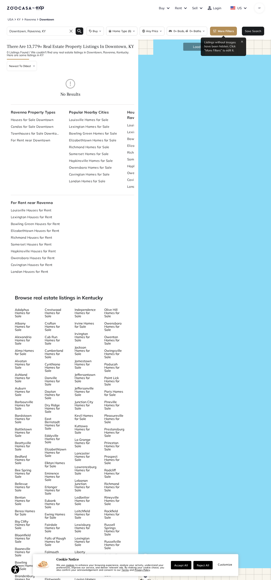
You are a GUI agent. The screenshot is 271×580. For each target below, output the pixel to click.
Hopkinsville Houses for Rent (33, 251)
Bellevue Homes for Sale (22, 487)
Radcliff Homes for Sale (112, 473)
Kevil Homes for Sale (84, 417)
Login (217, 8)
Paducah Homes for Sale (112, 367)
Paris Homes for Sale (113, 393)
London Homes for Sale (87, 181)
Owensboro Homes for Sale (90, 167)
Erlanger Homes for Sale (52, 490)
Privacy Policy (142, 570)
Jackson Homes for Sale (82, 350)
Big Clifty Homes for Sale (22, 524)
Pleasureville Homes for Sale (113, 419)
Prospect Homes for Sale (112, 459)
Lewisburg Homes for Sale (82, 528)
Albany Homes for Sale (22, 326)
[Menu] (259, 8)
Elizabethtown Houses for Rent (35, 231)
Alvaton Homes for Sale (22, 364)
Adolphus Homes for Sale (22, 313)
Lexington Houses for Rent (31, 217)
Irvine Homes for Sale (84, 325)
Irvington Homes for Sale (82, 337)
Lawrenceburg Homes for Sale (85, 470)
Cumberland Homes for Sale (54, 354)
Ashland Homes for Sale (22, 378)
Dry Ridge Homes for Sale (52, 408)
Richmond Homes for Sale (89, 147)
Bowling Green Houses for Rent (35, 224)
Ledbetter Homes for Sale (82, 500)
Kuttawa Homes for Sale (82, 429)
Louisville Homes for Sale (89, 120)
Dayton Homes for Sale (52, 394)
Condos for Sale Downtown (32, 127)
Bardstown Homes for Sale (23, 419)
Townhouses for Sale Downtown (36, 133)
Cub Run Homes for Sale (52, 340)
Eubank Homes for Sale (52, 504)
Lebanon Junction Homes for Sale (82, 485)
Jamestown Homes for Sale (83, 364)
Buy (162, 8)
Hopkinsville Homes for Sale (91, 161)
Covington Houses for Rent (32, 265)
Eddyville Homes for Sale (52, 439)
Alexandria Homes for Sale (23, 340)
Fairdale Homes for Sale (52, 528)
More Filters (226, 31)
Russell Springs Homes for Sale (112, 529)
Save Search (253, 31)
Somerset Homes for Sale (89, 154)
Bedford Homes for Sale (22, 459)
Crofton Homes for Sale (52, 326)
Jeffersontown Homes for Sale (85, 378)
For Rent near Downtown (30, 140)
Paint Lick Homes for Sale (112, 381)
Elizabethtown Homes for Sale (92, 140)
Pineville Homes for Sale (112, 405)
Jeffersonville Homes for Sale (84, 391)
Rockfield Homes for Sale (112, 514)
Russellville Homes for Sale (112, 544)
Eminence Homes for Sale (52, 476)
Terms (125, 570)
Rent (178, 8)
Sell (195, 8)
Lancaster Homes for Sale (82, 456)
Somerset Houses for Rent (31, 244)
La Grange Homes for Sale (82, 443)
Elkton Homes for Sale (55, 464)
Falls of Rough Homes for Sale (55, 541)
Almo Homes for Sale (24, 352)
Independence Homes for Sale (85, 313)
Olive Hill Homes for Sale (112, 313)
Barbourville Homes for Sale (24, 405)
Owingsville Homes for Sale (113, 354)
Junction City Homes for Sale (84, 405)
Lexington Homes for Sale (89, 127)
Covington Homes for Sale (89, 174)
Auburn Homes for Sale (22, 391)
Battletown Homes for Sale (23, 432)
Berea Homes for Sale (25, 512)
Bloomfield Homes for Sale (23, 538)
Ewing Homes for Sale (55, 515)
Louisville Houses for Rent (31, 210)
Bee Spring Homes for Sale (23, 473)
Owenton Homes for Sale (112, 340)
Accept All (181, 565)
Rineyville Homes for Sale (112, 500)
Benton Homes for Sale (22, 500)
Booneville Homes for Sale (22, 552)
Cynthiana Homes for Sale (52, 367)
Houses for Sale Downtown (32, 120)
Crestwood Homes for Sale (53, 313)
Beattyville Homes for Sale (23, 446)
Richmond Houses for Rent (31, 237)
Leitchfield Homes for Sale (82, 514)
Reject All (203, 565)
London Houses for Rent (29, 272)
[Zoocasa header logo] (25, 8)
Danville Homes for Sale (52, 381)
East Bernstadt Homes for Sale (52, 423)
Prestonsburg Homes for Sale (114, 432)
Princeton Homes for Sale (112, 446)
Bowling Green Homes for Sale (93, 133)
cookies (70, 565)
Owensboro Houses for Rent (33, 258)
